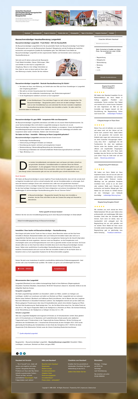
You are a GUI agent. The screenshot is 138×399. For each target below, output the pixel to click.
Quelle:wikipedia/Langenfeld (29, 333)
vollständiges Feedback (114, 113)
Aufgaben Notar (47, 373)
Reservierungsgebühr (49, 375)
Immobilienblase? (47, 378)
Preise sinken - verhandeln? (51, 380)
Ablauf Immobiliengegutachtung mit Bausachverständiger (36, 221)
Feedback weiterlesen (114, 232)
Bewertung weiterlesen (107, 158)
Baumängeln (29, 378)
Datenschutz (92, 388)
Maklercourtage (47, 368)
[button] (17, 353)
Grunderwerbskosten (48, 371)
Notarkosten (46, 366)
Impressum (84, 388)
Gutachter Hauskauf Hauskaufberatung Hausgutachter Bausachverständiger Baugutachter (29, 13)
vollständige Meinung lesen (112, 195)
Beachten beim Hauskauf (50, 364)
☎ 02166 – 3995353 (24, 269)
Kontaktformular (59, 269)
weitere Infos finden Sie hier (77, 371)
